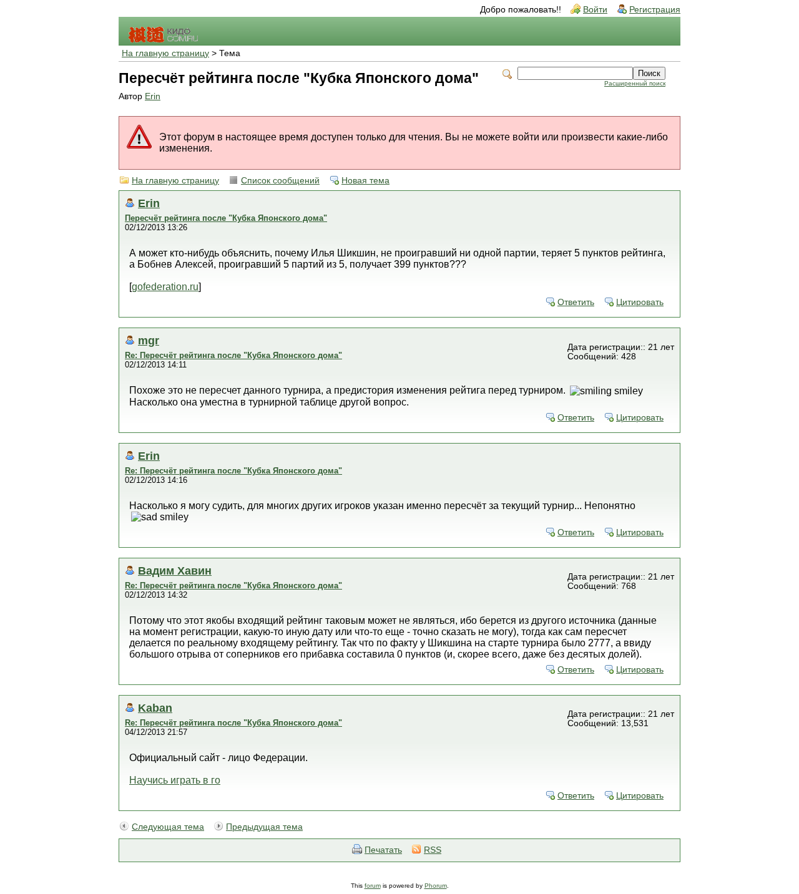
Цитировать (640, 302)
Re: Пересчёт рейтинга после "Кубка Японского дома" (233, 355)
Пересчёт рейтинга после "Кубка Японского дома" (226, 218)
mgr (148, 340)
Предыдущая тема (264, 827)
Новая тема (365, 180)
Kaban (155, 707)
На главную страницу (165, 53)
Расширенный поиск (634, 83)
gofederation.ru (165, 286)
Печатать (383, 850)
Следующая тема (168, 827)
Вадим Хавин (175, 570)
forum (373, 885)
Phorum (435, 885)
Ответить (575, 302)
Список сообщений (280, 180)
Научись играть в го (174, 780)
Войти (595, 9)
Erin (152, 96)
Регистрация (654, 9)
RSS (432, 850)
